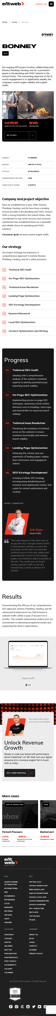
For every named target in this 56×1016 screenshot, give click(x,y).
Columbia (8, 972)
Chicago (8, 938)
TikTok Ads (34, 916)
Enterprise (9, 900)
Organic (8, 922)
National (8, 911)
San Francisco (11, 957)
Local (7, 903)
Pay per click (35, 882)
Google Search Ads (38, 886)
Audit (7, 919)
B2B (6, 892)
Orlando (8, 946)
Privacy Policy (36, 954)
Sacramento (10, 965)
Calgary (8, 969)
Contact (33, 946)
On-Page (8, 915)
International (11, 888)
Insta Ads (33, 912)
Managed (8, 907)
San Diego (8, 935)
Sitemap (33, 950)
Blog (31, 938)
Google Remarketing (39, 901)
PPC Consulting (36, 908)
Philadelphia (10, 954)
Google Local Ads (37, 897)
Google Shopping (37, 905)
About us (33, 935)
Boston (8, 950)
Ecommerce (9, 896)
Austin (7, 942)
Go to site (12, 135)
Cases (14, 22)
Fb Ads (32, 920)
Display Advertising (38, 893)
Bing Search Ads (37, 890)
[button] (26, 685)
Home (4, 22)
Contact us (41, 4)
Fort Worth (10, 961)
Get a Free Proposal (16, 773)
